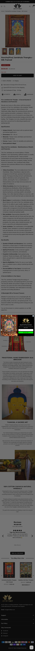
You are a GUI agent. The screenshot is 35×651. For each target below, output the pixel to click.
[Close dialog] (33, 316)
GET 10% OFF (25, 332)
